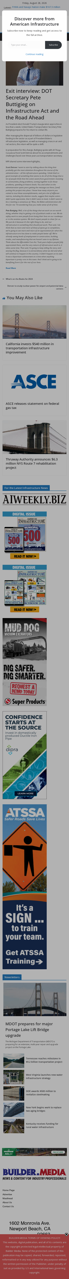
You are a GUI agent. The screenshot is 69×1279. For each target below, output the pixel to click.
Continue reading (34, 54)
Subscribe (53, 45)
